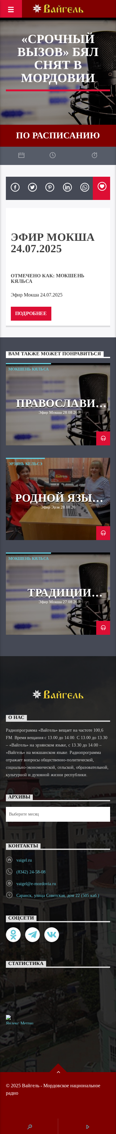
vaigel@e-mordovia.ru (36, 883)
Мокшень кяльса (28, 369)
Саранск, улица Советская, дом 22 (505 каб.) (57, 895)
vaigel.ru (24, 860)
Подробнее (31, 313)
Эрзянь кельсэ (25, 463)
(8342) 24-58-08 (30, 872)
